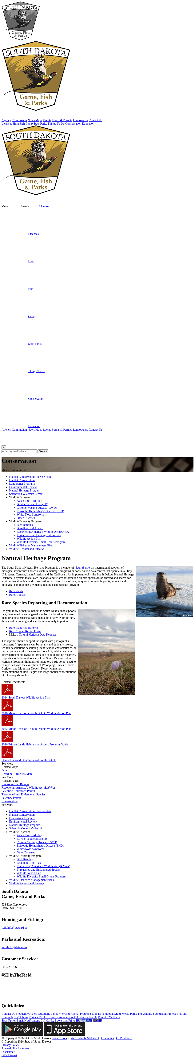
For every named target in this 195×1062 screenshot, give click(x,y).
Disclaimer (107, 1038)
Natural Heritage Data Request (37, 634)
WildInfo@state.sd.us (14, 927)
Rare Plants (16, 591)
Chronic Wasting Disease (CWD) (37, 507)
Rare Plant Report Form (23, 627)
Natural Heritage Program (24, 490)
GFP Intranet (124, 1038)
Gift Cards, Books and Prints (58, 1020)
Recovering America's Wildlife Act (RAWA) (43, 531)
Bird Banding (25, 524)
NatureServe (82, 567)
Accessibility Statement (85, 1038)
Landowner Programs (22, 483)
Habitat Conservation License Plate (30, 476)
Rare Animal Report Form (25, 631)
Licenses (44, 206)
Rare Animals (17, 594)
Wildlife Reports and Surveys (26, 548)
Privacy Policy (60, 1038)
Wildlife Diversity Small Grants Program (41, 542)
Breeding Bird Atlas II (30, 528)
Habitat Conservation (22, 480)
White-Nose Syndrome (30, 514)
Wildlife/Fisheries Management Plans (31, 545)
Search (43, 451)
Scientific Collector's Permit (25, 494)
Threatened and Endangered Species (39, 535)
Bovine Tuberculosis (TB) (32, 504)
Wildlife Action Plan (29, 538)
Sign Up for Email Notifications (21, 1020)
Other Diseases (26, 518)
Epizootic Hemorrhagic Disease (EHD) (40, 511)
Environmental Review (23, 487)
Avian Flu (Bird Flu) (29, 500)
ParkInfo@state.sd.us (14, 947)
